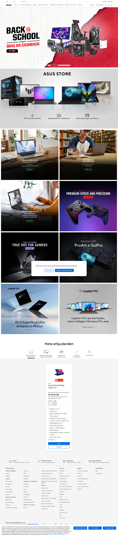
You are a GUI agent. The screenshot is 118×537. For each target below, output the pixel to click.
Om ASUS (62, 471)
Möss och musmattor (46, 490)
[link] (8, 5)
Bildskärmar (9, 500)
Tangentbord (44, 488)
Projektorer (26, 476)
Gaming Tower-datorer (11, 507)
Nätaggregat (26, 494)
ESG (96, 471)
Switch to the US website (64, 270)
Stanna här (49, 270)
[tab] (48, 65)
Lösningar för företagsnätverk (48, 478)
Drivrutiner (80, 481)
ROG (61, 505)
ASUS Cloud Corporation (66, 486)
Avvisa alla (95, 528)
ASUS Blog (62, 518)
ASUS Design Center (65, 502)
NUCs (25, 473)
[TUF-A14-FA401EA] (88, 155)
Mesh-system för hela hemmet (49, 471)
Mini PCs (25, 471)
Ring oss (79, 476)
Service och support (82, 471)
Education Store (64, 499)
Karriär (61, 473)
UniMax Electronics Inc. (66, 489)
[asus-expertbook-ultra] (29, 309)
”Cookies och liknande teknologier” (56, 534)
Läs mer (59, 447)
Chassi (25, 489)
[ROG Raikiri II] (88, 206)
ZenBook (62, 510)
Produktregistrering (82, 478)
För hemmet (9, 481)
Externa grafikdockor (28, 502)
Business (110, 1)
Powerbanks (44, 509)
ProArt (61, 507)
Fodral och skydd (45, 501)
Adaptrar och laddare (46, 503)
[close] (84, 263)
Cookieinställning (80, 528)
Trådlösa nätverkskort (46, 473)
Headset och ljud (45, 493)
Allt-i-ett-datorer (10, 502)
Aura (61, 515)
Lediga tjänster (63, 481)
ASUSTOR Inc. (63, 478)
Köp (59, 443)
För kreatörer (9, 489)
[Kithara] (29, 257)
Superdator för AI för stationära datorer (49, 482)
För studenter (9, 492)
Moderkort (26, 484)
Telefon (7, 473)
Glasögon (25, 478)
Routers (25, 507)
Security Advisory (82, 484)
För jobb (8, 486)
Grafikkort (26, 486)
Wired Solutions (45, 476)
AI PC (61, 497)
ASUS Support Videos (83, 486)
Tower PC (8, 505)
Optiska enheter (27, 499)
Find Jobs (62, 491)
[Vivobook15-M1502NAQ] (29, 155)
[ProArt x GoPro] (88, 257)
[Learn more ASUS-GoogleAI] (59, 67)
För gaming (8, 484)
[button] (105, 1)
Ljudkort (25, 497)
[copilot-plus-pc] (88, 309)
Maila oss (79, 473)
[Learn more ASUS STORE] (59, 128)
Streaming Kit (44, 496)
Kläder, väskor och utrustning (48, 498)
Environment (98, 473)
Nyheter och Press (64, 476)
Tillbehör (8, 476)
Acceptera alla (109, 528)
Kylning (25, 492)
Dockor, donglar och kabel (48, 506)
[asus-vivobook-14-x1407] (29, 206)
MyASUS (79, 489)
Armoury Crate (63, 512)
